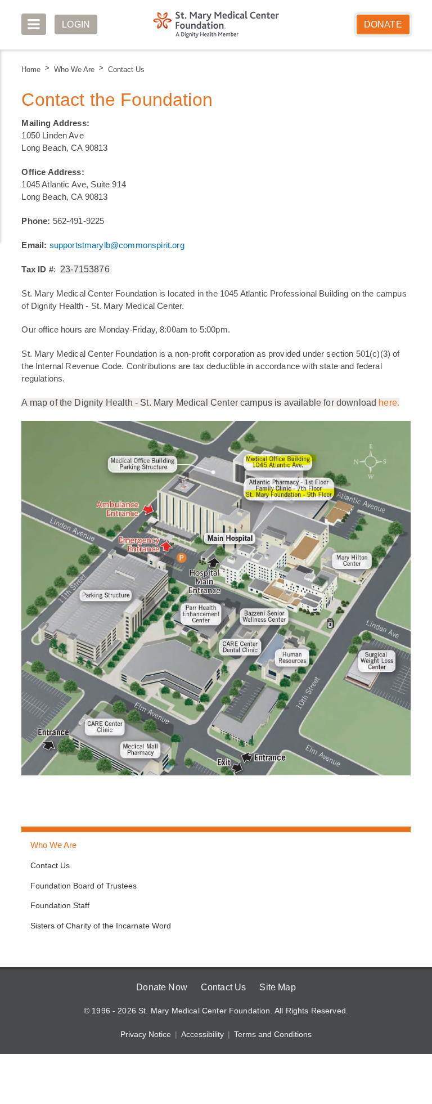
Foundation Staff (59, 905)
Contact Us (125, 69)
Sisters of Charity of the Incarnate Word (100, 926)
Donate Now (159, 987)
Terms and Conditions (272, 1035)
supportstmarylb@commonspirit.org (118, 245)
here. (389, 403)
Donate (383, 24)
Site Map (279, 987)
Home (31, 69)
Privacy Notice (147, 1035)
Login (76, 24)
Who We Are (73, 69)
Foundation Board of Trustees (82, 886)
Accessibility (203, 1035)
